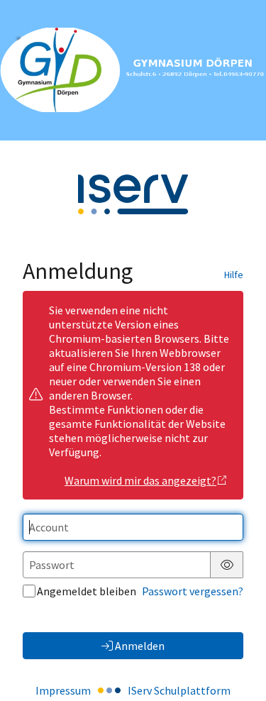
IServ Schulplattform (179, 690)
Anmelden (140, 646)
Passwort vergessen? (192, 591)
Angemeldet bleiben (86, 591)
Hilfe (233, 274)
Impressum (63, 690)
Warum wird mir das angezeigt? (140, 480)
